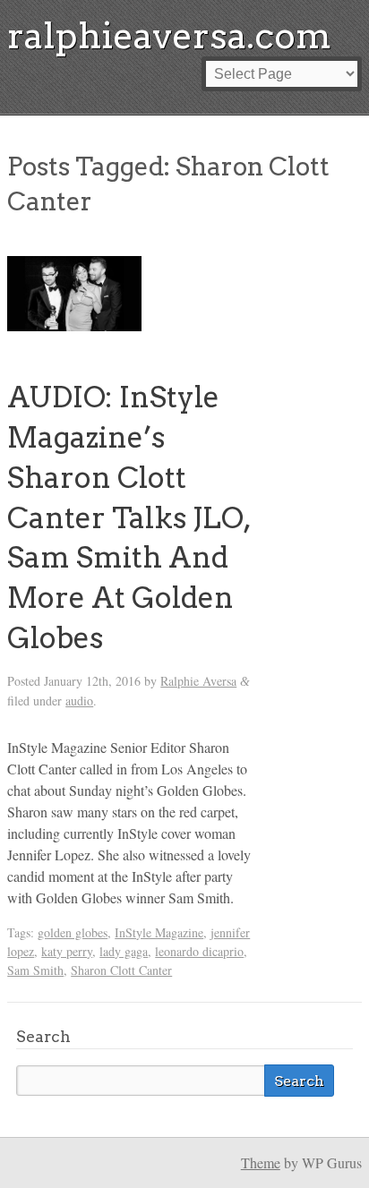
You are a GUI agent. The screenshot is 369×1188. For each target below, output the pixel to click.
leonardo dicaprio (199, 951)
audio (79, 700)
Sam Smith (35, 970)
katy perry (66, 951)
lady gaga (123, 951)
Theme (260, 1162)
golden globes (72, 932)
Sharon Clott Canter (121, 970)
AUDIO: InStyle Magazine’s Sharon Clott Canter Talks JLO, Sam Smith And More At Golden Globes (128, 517)
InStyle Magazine (159, 932)
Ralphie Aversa (198, 680)
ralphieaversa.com (169, 35)
